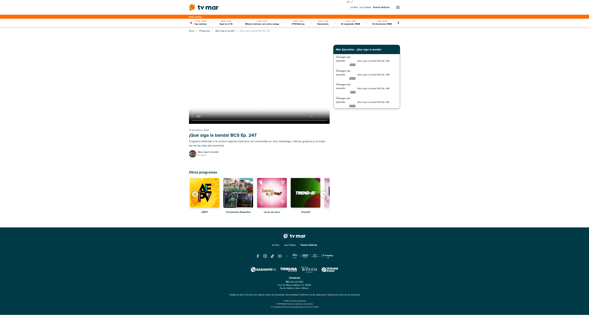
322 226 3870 (296, 281)
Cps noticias (200, 24)
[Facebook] (258, 256)
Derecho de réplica (255, 294)
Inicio (191, 30)
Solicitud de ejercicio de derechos (344, 294)
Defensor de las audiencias (313, 294)
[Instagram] (265, 256)
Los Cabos (290, 245)
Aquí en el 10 (226, 24)
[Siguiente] (398, 23)
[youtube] (280, 256)
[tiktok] (272, 256)
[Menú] (398, 7)
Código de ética (236, 294)
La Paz (275, 245)
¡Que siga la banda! (225, 30)
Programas (204, 30)
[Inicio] (203, 7)
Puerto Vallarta (309, 245)
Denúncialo (323, 24)
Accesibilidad (292, 294)
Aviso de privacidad (275, 294)
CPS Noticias (298, 24)
